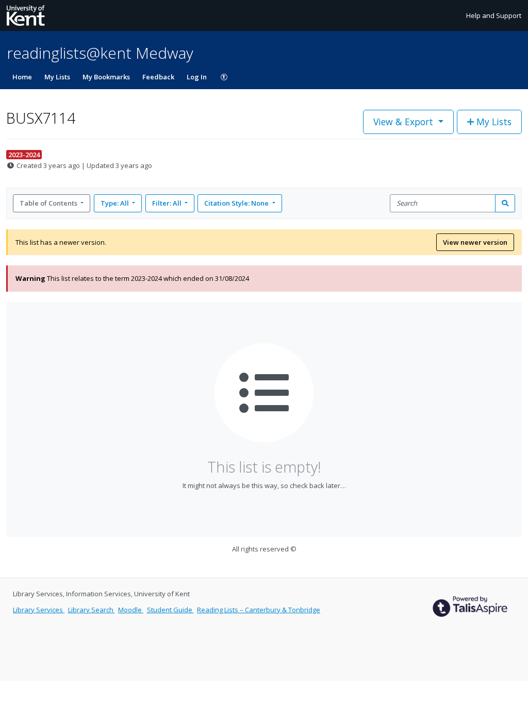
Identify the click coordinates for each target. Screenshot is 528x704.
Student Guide (170, 609)
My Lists (57, 76)
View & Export (403, 121)
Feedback (158, 76)
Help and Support (493, 15)
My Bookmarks (106, 76)
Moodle (130, 609)
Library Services (38, 609)
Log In (197, 76)
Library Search (91, 609)
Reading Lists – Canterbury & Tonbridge (258, 609)
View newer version (475, 242)
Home (22, 76)
